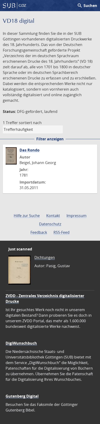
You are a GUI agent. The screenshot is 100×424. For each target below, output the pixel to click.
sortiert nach (30, 122)
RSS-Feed (61, 232)
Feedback (38, 232)
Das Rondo (30, 150)
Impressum (77, 215)
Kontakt (53, 215)
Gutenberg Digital (22, 396)
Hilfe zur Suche (27, 215)
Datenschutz (50, 224)
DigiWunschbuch (21, 343)
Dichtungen (44, 257)
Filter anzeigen (50, 138)
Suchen (87, 5)
